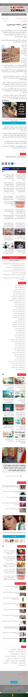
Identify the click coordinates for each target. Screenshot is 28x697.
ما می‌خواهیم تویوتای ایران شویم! (18, 269)
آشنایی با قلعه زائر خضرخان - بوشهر (19, 317)
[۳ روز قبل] (23, 634)
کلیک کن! (14, 123)
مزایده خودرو (14, 656)
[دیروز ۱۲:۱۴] (23, 487)
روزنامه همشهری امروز (23, 4)
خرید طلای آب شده (21, 656)
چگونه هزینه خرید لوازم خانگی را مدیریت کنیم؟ (11, 609)
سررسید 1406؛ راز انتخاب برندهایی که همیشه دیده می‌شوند (11, 604)
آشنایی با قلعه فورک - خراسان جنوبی (19, 309)
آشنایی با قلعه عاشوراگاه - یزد (20, 350)
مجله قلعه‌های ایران (21, 319)
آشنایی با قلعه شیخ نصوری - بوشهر (16, 26)
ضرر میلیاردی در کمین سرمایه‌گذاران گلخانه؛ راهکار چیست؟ (11, 593)
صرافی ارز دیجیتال (14, 661)
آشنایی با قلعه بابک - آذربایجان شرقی (19, 294)
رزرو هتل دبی (6, 663)
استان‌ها (20, 18)
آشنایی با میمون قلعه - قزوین (20, 343)
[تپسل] (2, 100)
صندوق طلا (7, 661)
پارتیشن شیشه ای (22, 663)
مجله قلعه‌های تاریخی (21, 157)
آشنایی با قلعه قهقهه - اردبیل (20, 330)
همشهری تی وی (3, 4)
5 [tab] (14, 476)
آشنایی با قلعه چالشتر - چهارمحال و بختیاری (18, 296)
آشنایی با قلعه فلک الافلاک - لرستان (19, 293)
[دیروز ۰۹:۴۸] (23, 628)
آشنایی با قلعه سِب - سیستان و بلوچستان (18, 367)
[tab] (14, 257)
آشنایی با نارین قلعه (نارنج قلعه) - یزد (19, 302)
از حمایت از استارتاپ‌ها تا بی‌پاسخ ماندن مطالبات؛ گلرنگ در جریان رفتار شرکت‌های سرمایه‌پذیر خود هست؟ (11, 628)
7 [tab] (11, 476)
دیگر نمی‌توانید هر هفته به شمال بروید (18, 272)
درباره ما (24, 672)
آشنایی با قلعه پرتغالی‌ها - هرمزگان (19, 291)
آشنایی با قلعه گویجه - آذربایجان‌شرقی (18, 326)
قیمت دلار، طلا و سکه (21, 674)
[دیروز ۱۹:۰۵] (23, 499)
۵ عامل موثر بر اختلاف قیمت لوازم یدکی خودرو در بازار (10, 621)
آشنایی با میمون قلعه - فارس (20, 337)
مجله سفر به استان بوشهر (11, 157)
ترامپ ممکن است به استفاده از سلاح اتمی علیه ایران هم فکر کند (13, 270)
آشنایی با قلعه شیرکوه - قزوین (20, 321)
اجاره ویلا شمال (11, 651)
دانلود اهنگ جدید (13, 663)
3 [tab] (17, 476)
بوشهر (17, 18)
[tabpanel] (14, 460)
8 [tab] (9, 476)
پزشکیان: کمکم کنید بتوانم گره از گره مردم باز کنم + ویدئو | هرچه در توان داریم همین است (14, 467)
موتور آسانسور (13, 649)
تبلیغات (24, 676)
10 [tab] (6, 476)
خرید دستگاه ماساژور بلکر (20, 651)
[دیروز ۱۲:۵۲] (23, 510)
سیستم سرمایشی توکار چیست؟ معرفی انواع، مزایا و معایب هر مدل (11, 616)
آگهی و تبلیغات (9, 4)
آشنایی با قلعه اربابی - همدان (20, 328)
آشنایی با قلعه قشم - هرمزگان (20, 304)
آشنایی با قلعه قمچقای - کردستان (19, 306)
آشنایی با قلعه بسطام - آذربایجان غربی (18, 324)
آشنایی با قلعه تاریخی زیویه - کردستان (18, 365)
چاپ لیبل (9, 658)
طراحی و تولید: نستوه (13, 690)
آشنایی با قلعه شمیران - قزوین (20, 356)
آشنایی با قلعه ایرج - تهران (20, 332)
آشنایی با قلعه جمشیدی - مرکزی (19, 354)
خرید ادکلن (23, 654)
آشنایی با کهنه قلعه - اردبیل (20, 334)
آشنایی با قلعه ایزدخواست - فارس (19, 348)
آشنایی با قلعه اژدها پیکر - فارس (19, 335)
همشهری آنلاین (17, 9)
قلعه (23, 58)
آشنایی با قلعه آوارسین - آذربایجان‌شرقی (18, 298)
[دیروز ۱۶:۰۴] (23, 605)
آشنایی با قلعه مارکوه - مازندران (20, 345)
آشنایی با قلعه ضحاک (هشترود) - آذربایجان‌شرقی (17, 300)
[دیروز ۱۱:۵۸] (23, 617)
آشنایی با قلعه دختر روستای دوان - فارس (18, 341)
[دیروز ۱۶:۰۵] (23, 588)
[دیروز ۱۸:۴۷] (23, 504)
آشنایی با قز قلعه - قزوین (21, 358)
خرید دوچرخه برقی (16, 658)
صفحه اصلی (25, 18)
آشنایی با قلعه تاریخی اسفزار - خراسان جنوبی (17, 339)
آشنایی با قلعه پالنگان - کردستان (19, 313)
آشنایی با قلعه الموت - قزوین (20, 289)
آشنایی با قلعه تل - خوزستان (20, 369)
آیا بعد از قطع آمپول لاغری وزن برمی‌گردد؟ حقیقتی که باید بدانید (10, 633)
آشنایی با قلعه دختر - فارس (20, 308)
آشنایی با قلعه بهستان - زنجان (20, 347)
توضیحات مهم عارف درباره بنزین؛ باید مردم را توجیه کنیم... (14, 267)
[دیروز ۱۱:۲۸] (23, 493)
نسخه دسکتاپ (14, 682)
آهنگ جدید (23, 658)
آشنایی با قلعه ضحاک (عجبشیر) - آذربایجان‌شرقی (17, 361)
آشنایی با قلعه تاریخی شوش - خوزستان (18, 363)
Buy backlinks (22, 661)
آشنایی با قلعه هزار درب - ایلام (20, 360)
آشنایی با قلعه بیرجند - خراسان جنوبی (19, 352)
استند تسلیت (7, 656)
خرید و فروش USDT (21, 649)
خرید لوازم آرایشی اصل (15, 654)
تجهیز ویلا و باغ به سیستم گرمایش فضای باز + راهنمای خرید (11, 587)
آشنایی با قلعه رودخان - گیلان (20, 287)
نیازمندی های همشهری (16, 4)
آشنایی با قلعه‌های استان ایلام (20, 285)
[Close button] (27, 692)
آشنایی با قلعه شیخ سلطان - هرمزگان (19, 311)
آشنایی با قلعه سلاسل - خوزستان (19, 315)
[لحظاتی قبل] (14, 455)
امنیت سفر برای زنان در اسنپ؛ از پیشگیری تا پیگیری (11, 638)
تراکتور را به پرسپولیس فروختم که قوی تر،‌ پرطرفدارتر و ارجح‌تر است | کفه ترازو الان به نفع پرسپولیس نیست (10, 486)
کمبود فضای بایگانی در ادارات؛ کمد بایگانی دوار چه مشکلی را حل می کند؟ (11, 598)
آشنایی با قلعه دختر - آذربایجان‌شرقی (19, 322)
